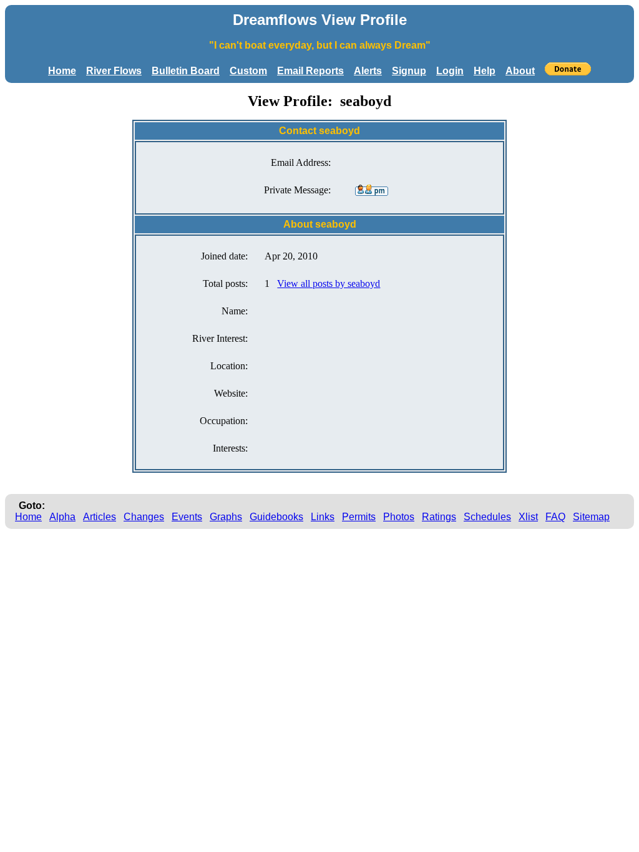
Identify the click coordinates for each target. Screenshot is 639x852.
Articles (99, 516)
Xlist (528, 516)
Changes (144, 516)
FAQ (555, 516)
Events (187, 516)
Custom (248, 70)
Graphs (226, 516)
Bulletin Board (186, 70)
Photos (398, 516)
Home (62, 70)
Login (450, 70)
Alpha (62, 516)
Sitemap (591, 516)
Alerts (368, 70)
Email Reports (310, 70)
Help (484, 70)
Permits (359, 516)
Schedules (487, 516)
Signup (409, 70)
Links (322, 516)
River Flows (114, 70)
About (520, 70)
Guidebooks (276, 516)
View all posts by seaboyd (328, 283)
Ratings (439, 516)
